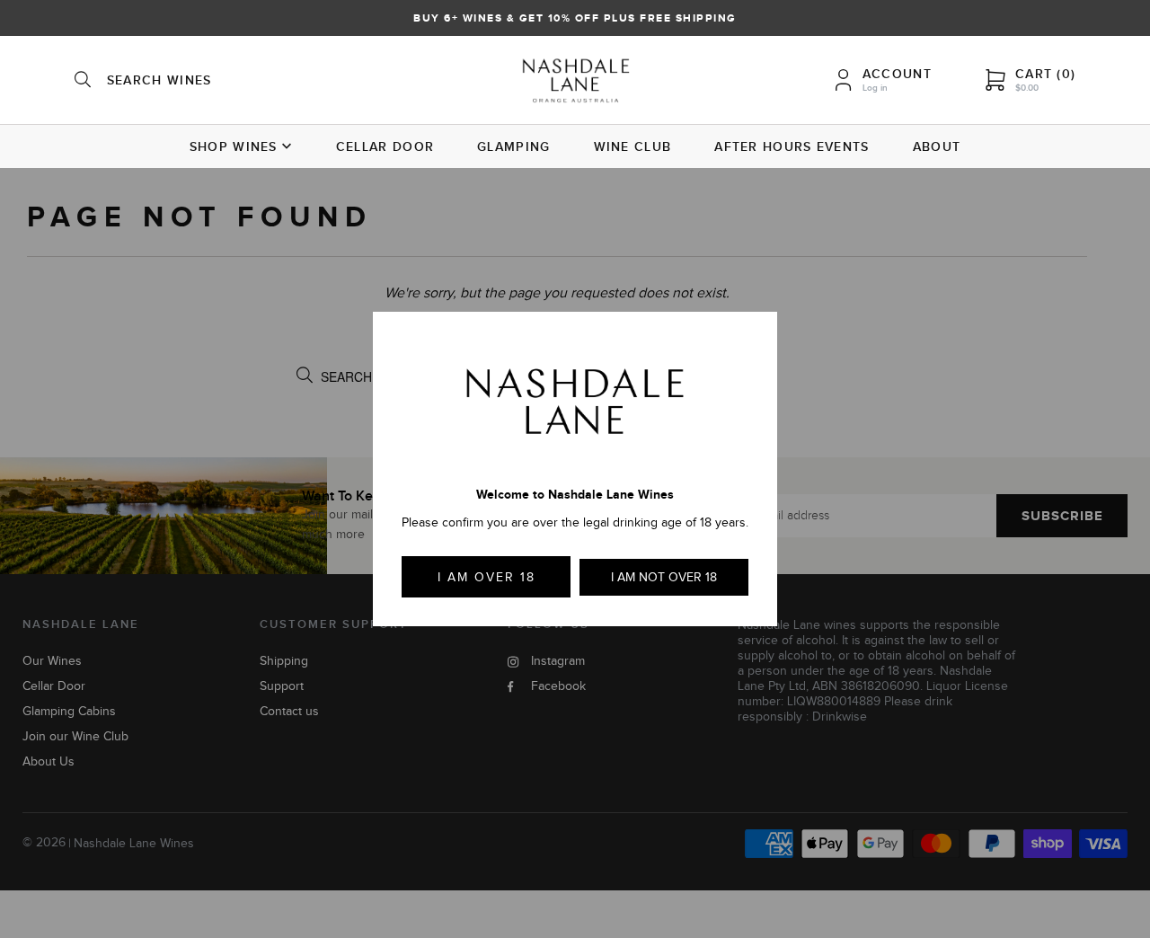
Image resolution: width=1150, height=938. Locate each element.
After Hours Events (791, 146)
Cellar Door (385, 146)
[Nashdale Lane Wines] (575, 83)
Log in (875, 88)
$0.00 (1027, 88)
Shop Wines (234, 146)
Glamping (513, 146)
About (937, 146)
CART (1045, 73)
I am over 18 (486, 577)
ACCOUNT (897, 73)
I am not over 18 (664, 577)
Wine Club (633, 146)
